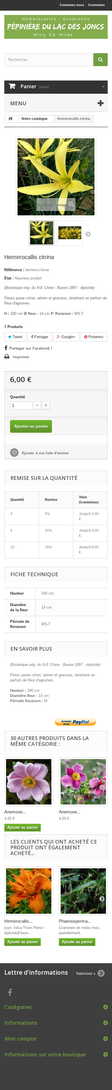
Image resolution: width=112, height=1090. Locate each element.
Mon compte (20, 1038)
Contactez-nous (72, 5)
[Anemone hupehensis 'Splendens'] (83, 781)
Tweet (16, 337)
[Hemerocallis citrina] (41, 233)
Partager (40, 337)
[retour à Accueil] (10, 118)
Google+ (68, 337)
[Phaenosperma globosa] (83, 891)
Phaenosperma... (75, 921)
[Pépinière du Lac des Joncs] (56, 27)
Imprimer (21, 357)
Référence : (14, 270)
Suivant (88, 234)
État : (8, 278)
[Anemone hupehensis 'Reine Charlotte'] (28, 781)
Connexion (96, 5)
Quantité (17, 397)
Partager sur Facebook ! (30, 348)
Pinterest (95, 337)
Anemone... (15, 811)
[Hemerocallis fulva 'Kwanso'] (28, 891)
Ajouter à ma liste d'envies (44, 453)
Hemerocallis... (18, 921)
